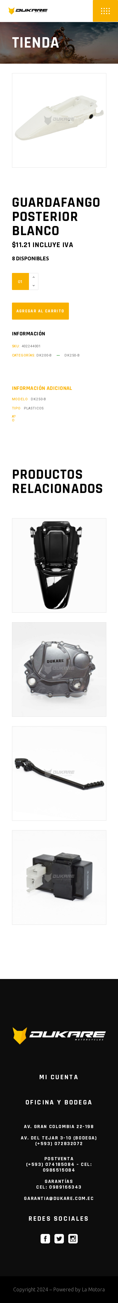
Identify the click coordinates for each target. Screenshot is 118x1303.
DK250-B (72, 355)
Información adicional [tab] (42, 388)
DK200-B (44, 355)
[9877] (40, 311)
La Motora (93, 1289)
